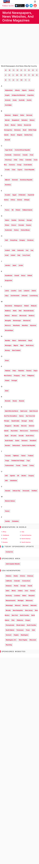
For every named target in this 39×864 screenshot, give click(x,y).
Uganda (12, 475)
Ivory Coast (26, 255)
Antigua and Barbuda (18, 95)
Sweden (7, 445)
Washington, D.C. (11, 640)
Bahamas (8, 115)
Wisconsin (33, 640)
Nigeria (16, 345)
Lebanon (26, 290)
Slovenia (23, 426)
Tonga (7, 460)
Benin (6, 125)
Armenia (7, 100)
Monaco (14, 315)
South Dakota (10, 630)
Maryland (31, 595)
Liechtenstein (15, 295)
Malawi (26, 305)
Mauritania (16, 325)
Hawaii (30, 585)
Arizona (22, 576)
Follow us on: (8, 6)
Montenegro (17, 320)
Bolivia (20, 125)
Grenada (21, 225)
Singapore (8, 426)
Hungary (22, 240)
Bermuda (29, 115)
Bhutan (13, 125)
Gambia (14, 220)
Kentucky (9, 595)
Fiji (12, 210)
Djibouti (7, 180)
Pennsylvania (10, 625)
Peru (23, 375)
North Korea (29, 345)
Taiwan (23, 455)
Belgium (15, 115)
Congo (19, 164)
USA (6, 480)
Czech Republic (29, 169)
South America (26, 542)
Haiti (6, 240)
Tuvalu (18, 465)
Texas (28, 630)
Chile (15, 160)
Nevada (8, 610)
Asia (23, 532)
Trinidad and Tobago (17, 460)
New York (15, 615)
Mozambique (9, 330)
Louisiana (17, 595)
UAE (6, 475)
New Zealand (16, 350)
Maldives (8, 310)
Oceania (5, 542)
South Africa (30, 435)
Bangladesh (15, 120)
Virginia (16, 635)
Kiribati (30, 275)
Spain (6, 435)
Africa (4, 532)
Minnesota (29, 600)
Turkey (31, 465)
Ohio (13, 620)
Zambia (7, 521)
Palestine (21, 370)
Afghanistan (9, 90)
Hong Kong (13, 240)
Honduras (30, 240)
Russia (15, 401)
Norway (7, 350)
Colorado (17, 581)
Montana (25, 605)
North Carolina (24, 615)
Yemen (7, 511)
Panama (28, 370)
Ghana (7, 225)
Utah (33, 630)
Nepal (30, 340)
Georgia (29, 220)
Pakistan (7, 370)
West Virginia (23, 640)
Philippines (30, 375)
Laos (20, 290)
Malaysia (33, 305)
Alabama (8, 576)
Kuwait (17, 275)
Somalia (21, 435)
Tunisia (25, 465)
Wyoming (9, 645)
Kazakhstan (8, 275)
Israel (6, 255)
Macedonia (8, 305)
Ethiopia (26, 200)
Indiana (20, 590)
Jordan (21, 265)
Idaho (7, 590)
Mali (20, 310)
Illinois (14, 590)
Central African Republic (22, 150)
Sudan (17, 440)
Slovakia (16, 426)
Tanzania (7, 455)
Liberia (34, 290)
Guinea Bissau (25, 230)
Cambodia (8, 155)
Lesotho (13, 290)
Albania (17, 90)
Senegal (24, 421)
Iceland (7, 250)
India (13, 250)
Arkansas (30, 576)
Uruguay (31, 475)
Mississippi (9, 605)
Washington (24, 635)
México (7, 315)
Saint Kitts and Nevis (11, 411)
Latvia (7, 290)
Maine (24, 595)
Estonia (19, 200)
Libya (6, 295)
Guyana (28, 225)
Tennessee (20, 630)
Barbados (24, 120)
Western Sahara (10, 501)
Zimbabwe (15, 521)
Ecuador (7, 195)
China (21, 160)
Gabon (7, 220)
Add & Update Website (13, 564)
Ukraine (23, 475)
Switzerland (16, 445)
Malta (14, 310)
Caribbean (6, 535)
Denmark (15, 180)
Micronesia (23, 315)
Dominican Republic (26, 180)
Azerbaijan (8, 105)
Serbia (31, 421)
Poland (7, 380)
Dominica (8, 184)
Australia (21, 100)
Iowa (26, 590)
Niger (22, 345)
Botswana (17, 130)
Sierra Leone (24, 430)
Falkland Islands (27, 210)
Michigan (21, 600)
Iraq (32, 250)
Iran (27, 250)
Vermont (8, 635)
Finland (18, 210)
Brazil (24, 130)
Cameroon (17, 155)
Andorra (31, 90)
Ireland (13, 255)
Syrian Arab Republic (28, 445)
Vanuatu (7, 490)
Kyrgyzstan (8, 280)
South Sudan (9, 440)
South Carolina (31, 625)
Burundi (7, 140)
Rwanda (21, 401)
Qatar (6, 390)
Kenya (23, 275)
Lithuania (24, 295)
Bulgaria (19, 135)
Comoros (12, 164)
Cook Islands (28, 164)
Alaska (16, 576)
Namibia (7, 340)
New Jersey (29, 610)
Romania (7, 401)
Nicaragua (8, 345)
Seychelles (14, 430)
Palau (14, 370)
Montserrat (26, 320)
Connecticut (26, 581)
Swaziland (33, 440)
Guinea (16, 230)
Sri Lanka (13, 435)
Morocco (8, 325)
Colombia (28, 160)
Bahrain (7, 120)
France (7, 210)
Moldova (31, 315)
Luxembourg (34, 295)
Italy (19, 255)
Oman (7, 360)
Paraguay (17, 375)
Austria (29, 100)
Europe (5, 538)
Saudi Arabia (15, 421)
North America (26, 538)
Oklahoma (20, 620)
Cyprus (20, 169)
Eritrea (13, 200)
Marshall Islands (29, 310)
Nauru (14, 340)
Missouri (17, 605)
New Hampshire (18, 610)
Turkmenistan (9, 465)
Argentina (30, 95)
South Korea (34, 430)
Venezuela (26, 490)
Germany (21, 220)
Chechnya (8, 160)
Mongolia (8, 320)
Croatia (7, 169)
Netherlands (22, 340)
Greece (13, 225)
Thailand (30, 455)
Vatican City (16, 490)
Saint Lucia (23, 411)
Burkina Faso (28, 135)
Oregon (27, 620)
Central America (26, 535)
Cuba (13, 169)
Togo (28, 460)
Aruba (14, 100)
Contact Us (9, 552)
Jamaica (7, 265)
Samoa (21, 416)
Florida (16, 585)
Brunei (13, 135)
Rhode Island (20, 625)
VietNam (34, 490)
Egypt (14, 195)
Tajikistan (16, 455)
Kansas (32, 590)
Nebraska (33, 605)
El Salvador (22, 195)
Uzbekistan (13, 480)
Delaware (9, 585)
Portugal (14, 380)
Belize (22, 115)
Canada (25, 155)
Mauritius (25, 325)
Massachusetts (10, 600)
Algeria (24, 90)
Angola (7, 95)
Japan (14, 265)
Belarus (32, 120)
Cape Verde (8, 150)
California (9, 581)
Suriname (25, 440)
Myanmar (33, 325)
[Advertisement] (19, 44)
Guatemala (8, 230)
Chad (31, 155)
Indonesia (20, 250)
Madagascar (18, 305)
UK (18, 475)
